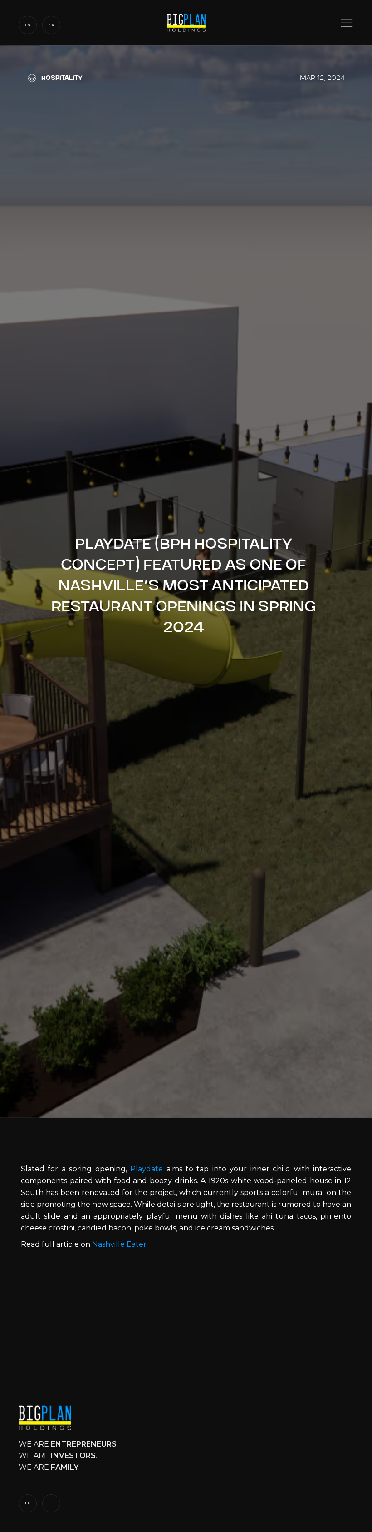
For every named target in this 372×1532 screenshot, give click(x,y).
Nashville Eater (119, 1244)
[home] (186, 23)
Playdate (146, 1169)
